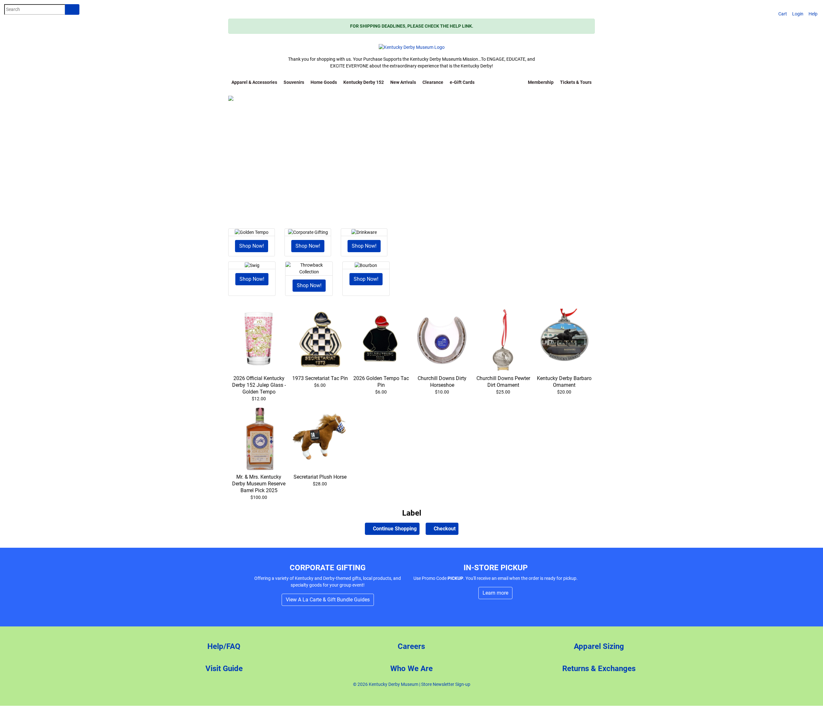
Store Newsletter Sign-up (445, 684)
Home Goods (324, 82)
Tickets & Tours (576, 82)
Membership (541, 82)
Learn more (495, 593)
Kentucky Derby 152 (363, 82)
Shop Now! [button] (251, 246)
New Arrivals (403, 82)
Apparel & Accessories (254, 82)
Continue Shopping (394, 529)
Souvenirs (294, 82)
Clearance (432, 82)
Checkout (444, 529)
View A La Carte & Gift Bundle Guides (328, 600)
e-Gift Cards (462, 82)
